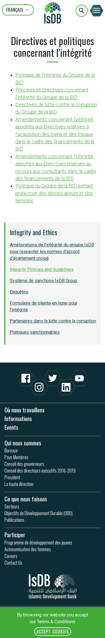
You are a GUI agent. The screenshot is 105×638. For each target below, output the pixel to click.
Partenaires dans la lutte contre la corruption (53, 321)
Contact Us (13, 562)
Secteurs (11, 506)
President (12, 477)
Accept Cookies (52, 631)
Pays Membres (16, 457)
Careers (10, 556)
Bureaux (11, 450)
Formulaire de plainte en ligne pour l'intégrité (43, 306)
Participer (14, 534)
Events (11, 427)
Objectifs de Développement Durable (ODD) (38, 513)
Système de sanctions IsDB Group (43, 280)
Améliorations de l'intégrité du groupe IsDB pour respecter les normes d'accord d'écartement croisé (52, 251)
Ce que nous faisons (25, 498)
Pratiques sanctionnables (35, 332)
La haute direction (18, 484)
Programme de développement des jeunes (38, 542)
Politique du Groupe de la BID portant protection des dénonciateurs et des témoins (54, 193)
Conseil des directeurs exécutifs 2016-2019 (40, 470)
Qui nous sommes (22, 442)
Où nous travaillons (24, 409)
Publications (14, 520)
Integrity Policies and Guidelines (41, 269)
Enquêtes (19, 292)
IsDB (52, 12)
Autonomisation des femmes (27, 549)
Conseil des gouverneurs (24, 464)
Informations (18, 418)
